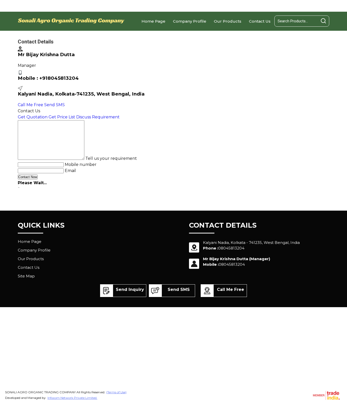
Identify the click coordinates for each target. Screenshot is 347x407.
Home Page (153, 21)
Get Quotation (33, 117)
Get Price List (62, 117)
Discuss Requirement (98, 117)
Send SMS (54, 104)
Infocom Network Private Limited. (72, 398)
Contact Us (260, 21)
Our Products (227, 21)
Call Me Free (30, 104)
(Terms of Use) (116, 392)
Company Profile (189, 21)
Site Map (26, 276)
